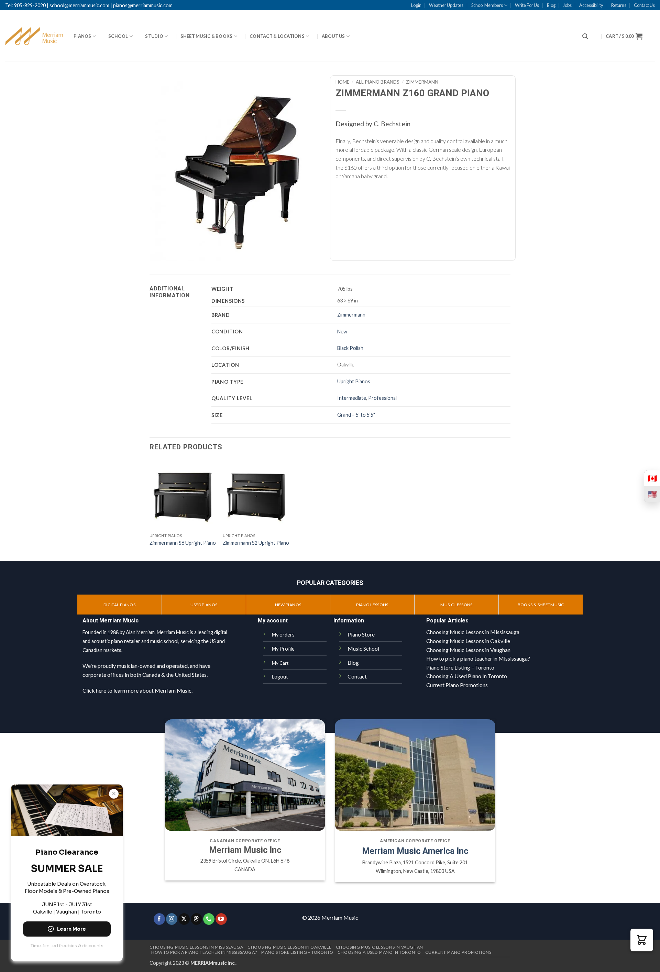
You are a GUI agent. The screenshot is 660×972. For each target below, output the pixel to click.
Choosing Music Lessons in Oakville (468, 641)
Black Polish (350, 348)
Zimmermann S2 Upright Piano (256, 543)
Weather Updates (446, 5)
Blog (551, 5)
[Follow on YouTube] (221, 919)
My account (273, 620)
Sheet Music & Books (206, 36)
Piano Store (361, 634)
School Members (487, 5)
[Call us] (208, 919)
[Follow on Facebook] (159, 919)
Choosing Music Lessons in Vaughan (468, 650)
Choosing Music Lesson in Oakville (289, 947)
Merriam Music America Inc (415, 851)
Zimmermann (422, 82)
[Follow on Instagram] (171, 919)
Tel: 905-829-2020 (25, 5)
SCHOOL (118, 36)
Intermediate (351, 398)
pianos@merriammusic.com (143, 5)
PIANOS (82, 36)
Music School (363, 648)
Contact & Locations (277, 36)
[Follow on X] (184, 919)
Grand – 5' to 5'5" (356, 415)
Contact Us (644, 5)
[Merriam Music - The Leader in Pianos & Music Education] (34, 36)
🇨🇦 (652, 478)
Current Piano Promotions (457, 685)
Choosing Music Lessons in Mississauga (472, 632)
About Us (333, 36)
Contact (357, 676)
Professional (382, 398)
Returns (618, 5)
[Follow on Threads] (196, 919)
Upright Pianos (353, 381)
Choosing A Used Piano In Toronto (466, 676)
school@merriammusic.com (79, 5)
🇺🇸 (652, 494)
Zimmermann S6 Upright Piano (183, 543)
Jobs (567, 5)
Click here (94, 690)
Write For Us (527, 5)
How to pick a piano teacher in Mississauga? (478, 658)
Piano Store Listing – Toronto (460, 667)
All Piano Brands (377, 82)
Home (342, 82)
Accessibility (591, 5)
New (342, 331)
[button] (585, 36)
